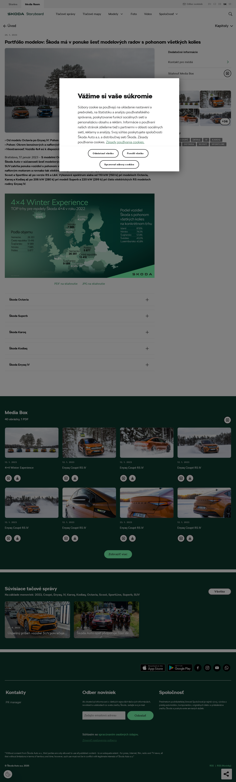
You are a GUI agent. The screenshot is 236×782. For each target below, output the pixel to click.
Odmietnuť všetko (103, 153)
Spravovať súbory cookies (119, 164)
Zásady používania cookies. (125, 142)
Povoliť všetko (135, 153)
